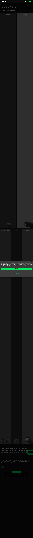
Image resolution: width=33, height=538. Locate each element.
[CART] (30, 2)
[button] (25, 1)
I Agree (16, 268)
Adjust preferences (16, 273)
